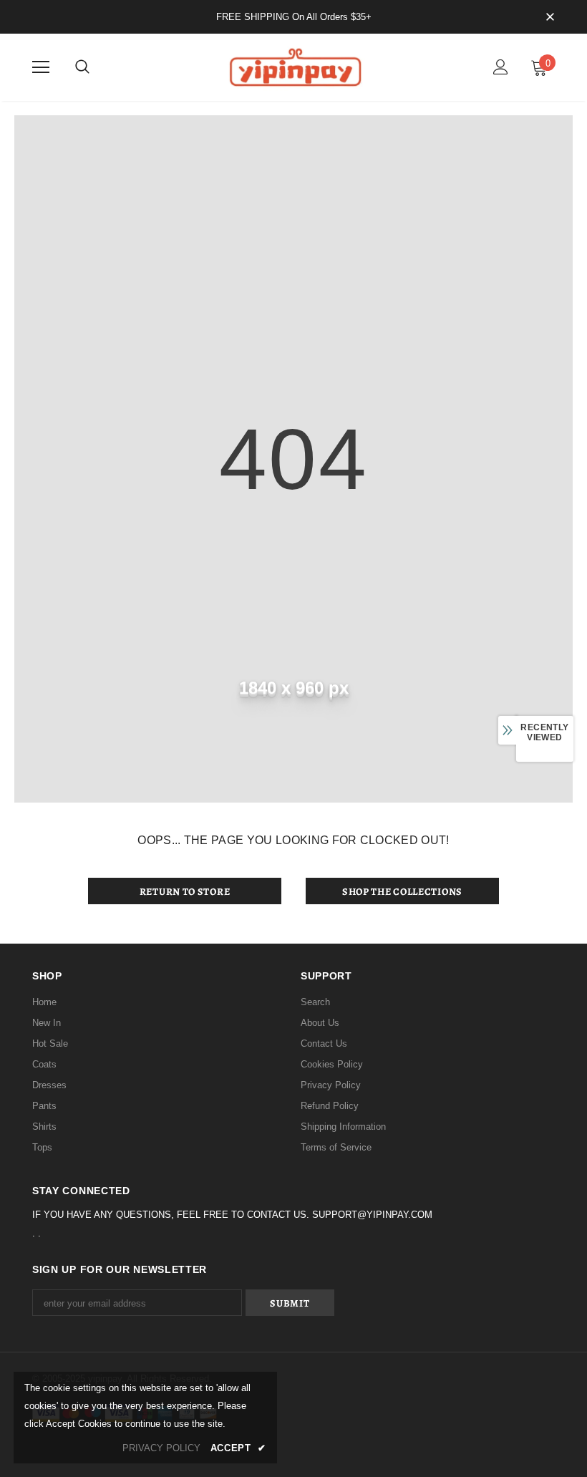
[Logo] (293, 66)
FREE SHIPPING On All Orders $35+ (294, 16)
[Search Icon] (82, 67)
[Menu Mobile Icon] (40, 67)
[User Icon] (500, 66)
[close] (550, 18)
